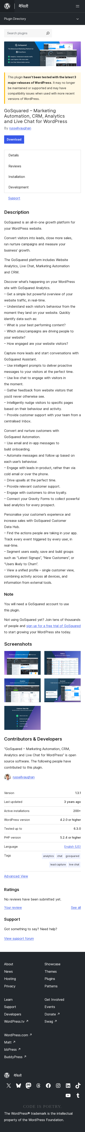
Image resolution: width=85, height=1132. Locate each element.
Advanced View (16, 876)
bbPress (12, 1049)
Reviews (14, 166)
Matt (10, 1042)
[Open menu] (78, 6)
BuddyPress (15, 1057)
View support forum (19, 938)
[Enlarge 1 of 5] (35, 656)
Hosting (10, 979)
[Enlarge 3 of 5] (35, 684)
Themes (51, 971)
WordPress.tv (16, 1021)
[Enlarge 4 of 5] (75, 684)
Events (50, 1007)
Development (18, 187)
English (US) (72, 846)
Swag (51, 1021)
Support (14, 198)
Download (14, 139)
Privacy (9, 986)
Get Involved (54, 999)
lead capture (58, 864)
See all (76, 907)
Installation (16, 177)
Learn (8, 999)
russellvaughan (20, 128)
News (8, 971)
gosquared (72, 856)
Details (13, 155)
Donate (52, 1014)
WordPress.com (18, 1035)
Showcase (52, 964)
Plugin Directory (15, 18)
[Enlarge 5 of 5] (35, 711)
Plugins (50, 979)
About (8, 964)
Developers (12, 1014)
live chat (74, 864)
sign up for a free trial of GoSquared (53, 626)
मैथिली (18, 1075)
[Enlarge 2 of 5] (75, 656)
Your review (13, 907)
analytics (48, 856)
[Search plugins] (48, 33)
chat (59, 856)
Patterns (51, 986)
